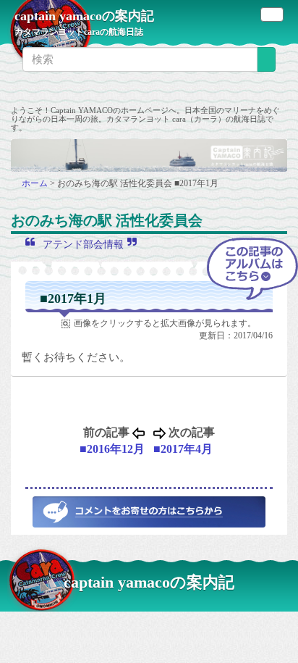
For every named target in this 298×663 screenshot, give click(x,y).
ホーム (36, 183)
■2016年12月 (112, 449)
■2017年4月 (183, 449)
